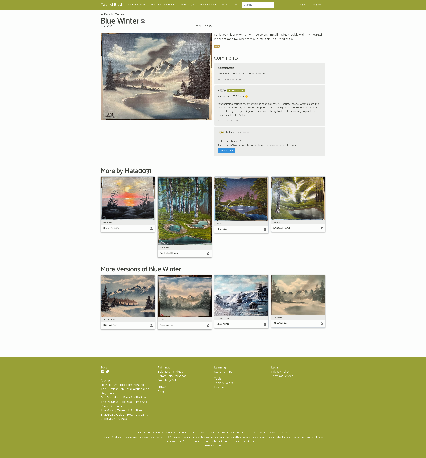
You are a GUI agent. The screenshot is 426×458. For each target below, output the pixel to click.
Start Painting (223, 371)
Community (185, 4)
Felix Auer (210, 445)
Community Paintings (172, 376)
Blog (235, 4)
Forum (224, 4)
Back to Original (114, 14)
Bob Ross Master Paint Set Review (123, 397)
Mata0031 (107, 26)
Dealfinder (221, 387)
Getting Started (137, 4)
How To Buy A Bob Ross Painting (122, 384)
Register (317, 4)
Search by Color (168, 380)
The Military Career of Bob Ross (121, 410)
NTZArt (222, 90)
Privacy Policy (280, 371)
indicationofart (226, 67)
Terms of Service (282, 376)
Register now (226, 150)
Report (220, 79)
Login (302, 4)
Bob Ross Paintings (161, 4)
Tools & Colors (206, 4)
